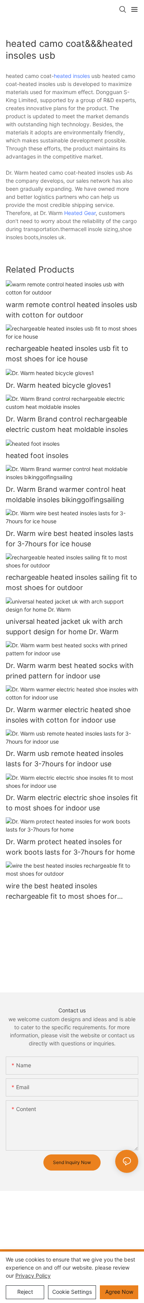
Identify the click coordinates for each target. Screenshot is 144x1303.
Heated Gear (80, 213)
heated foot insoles (37, 455)
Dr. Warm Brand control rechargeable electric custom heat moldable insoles (67, 424)
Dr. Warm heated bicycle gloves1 (58, 385)
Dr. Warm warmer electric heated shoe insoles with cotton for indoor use (68, 715)
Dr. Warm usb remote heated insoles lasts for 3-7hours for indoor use (64, 758)
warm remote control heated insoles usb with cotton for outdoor (71, 310)
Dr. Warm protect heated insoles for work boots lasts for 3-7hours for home (70, 847)
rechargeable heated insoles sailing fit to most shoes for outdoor (71, 582)
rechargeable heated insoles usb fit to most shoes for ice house (67, 353)
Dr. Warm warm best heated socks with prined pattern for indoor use (70, 670)
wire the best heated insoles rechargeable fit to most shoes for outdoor (61, 891)
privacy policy (33, 1275)
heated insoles (72, 76)
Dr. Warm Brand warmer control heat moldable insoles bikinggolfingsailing (66, 494)
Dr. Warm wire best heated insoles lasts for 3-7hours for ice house (69, 538)
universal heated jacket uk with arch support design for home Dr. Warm (64, 626)
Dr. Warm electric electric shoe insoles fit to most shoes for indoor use (72, 803)
